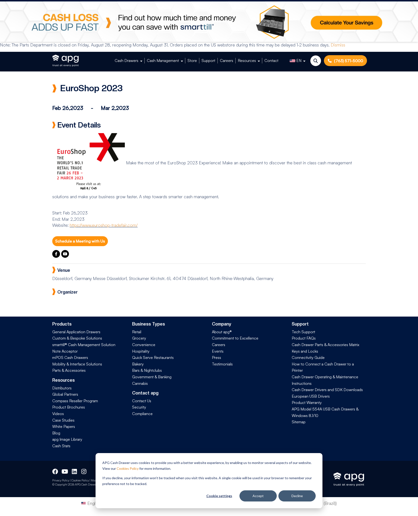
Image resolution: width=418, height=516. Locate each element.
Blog (56, 433)
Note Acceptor (65, 351)
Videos (58, 413)
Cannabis (140, 383)
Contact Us (141, 400)
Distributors (62, 388)
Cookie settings (219, 496)
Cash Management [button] (163, 60)
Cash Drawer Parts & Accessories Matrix (325, 344)
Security (139, 407)
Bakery (138, 364)
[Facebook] (56, 256)
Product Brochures (68, 407)
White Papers (63, 426)
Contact (271, 60)
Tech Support (303, 331)
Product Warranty (307, 402)
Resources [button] (247, 60)
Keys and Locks (305, 351)
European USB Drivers (311, 396)
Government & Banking (152, 376)
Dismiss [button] (338, 44)
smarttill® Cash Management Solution (83, 344)
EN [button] (298, 60)
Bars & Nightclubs (147, 370)
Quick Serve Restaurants (153, 357)
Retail (136, 331)
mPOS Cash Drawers (70, 357)
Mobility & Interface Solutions (77, 364)
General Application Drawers (76, 331)
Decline (297, 496)
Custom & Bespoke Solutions (77, 338)
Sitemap (299, 421)
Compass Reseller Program (75, 400)
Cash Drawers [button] (126, 60)
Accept (258, 496)
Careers (226, 60)
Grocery (139, 338)
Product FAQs (304, 338)
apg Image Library (67, 439)
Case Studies (63, 420)
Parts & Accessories (69, 370)
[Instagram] (84, 471)
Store (192, 60)
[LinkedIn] (75, 471)
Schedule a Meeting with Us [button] (80, 241)
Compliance (142, 413)
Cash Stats (61, 445)
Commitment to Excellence (235, 338)
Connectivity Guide (308, 357)
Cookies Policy (128, 468)
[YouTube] (65, 256)
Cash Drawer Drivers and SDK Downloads (327, 389)
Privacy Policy (60, 480)
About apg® (222, 331)
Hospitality (140, 351)
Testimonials (222, 364)
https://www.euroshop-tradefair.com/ (104, 225)
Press (216, 357)
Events (218, 351)
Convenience (143, 344)
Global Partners (65, 394)
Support (208, 60)
